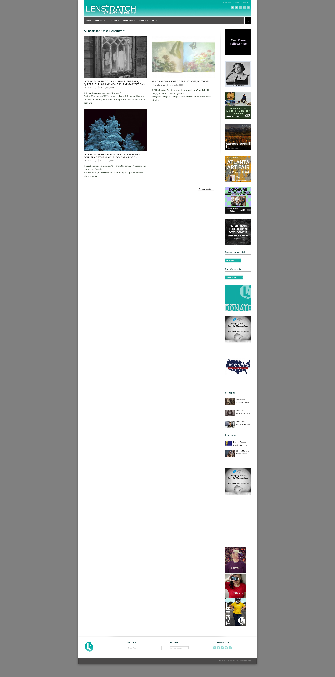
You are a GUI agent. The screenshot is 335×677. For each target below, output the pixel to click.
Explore (99, 20)
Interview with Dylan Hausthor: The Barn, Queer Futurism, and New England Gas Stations (114, 83)
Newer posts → (206, 188)
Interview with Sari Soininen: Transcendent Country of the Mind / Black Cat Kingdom (113, 156)
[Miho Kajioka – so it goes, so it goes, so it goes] (183, 78)
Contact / (237, 2)
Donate (230, 260)
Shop (154, 20)
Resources (128, 20)
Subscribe (231, 277)
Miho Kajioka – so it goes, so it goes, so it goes (180, 81)
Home (88, 20)
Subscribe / (227, 2)
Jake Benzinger (92, 88)
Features (113, 20)
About (246, 2)
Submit (142, 20)
